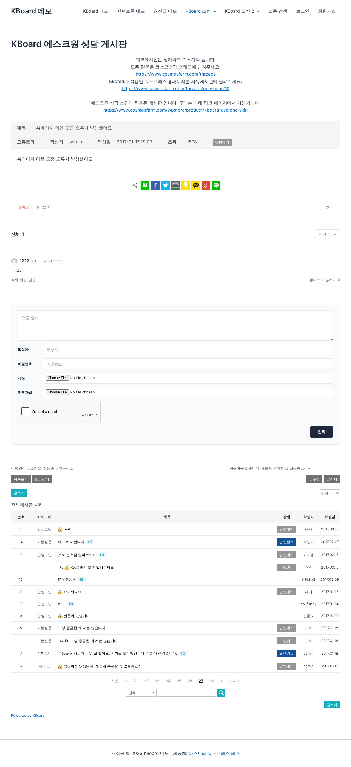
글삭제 (332, 479)
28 (212, 681)
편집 (23, 279)
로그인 (302, 11)
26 (190, 681)
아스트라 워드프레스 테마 (214, 753)
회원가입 (327, 11)
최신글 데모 (165, 11)
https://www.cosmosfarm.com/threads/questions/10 (176, 88)
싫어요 (42, 207)
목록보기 (21, 479)
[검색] (221, 693)
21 (135, 681)
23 (157, 681)
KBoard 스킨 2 (239, 11)
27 (201, 681)
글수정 (314, 479)
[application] (213, 11)
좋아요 (25, 207)
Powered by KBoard (28, 715)
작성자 (23, 349)
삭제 (14, 279)
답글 (32, 279)
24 (168, 681)
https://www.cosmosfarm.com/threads (176, 74)
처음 (114, 681)
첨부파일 (25, 392)
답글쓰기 (42, 479)
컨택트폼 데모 (131, 11)
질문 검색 (277, 11)
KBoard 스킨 (198, 11)
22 (146, 681)
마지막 (234, 681)
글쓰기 (19, 493)
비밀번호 (25, 364)
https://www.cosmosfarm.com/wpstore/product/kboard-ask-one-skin (175, 110)
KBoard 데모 (31, 11)
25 (179, 681)
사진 (21, 378)
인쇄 (329, 207)
